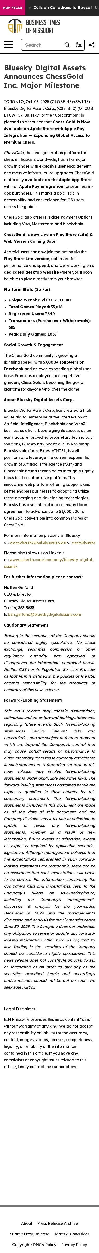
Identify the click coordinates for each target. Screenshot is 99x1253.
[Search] (67, 44)
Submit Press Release (30, 1234)
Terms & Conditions (71, 1234)
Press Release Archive (57, 1223)
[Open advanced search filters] (78, 44)
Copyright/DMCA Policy (34, 1244)
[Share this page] (91, 45)
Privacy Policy (74, 1244)
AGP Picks (12, 8)
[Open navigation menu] (8, 45)
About (26, 1223)
